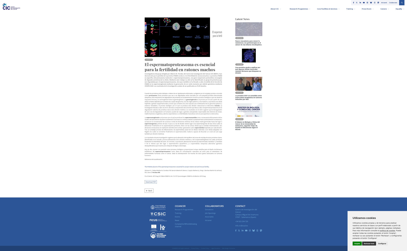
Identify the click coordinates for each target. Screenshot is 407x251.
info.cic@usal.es (241, 225)
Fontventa (232, 248)
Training (178, 213)
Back (150, 190)
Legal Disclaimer (215, 248)
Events (177, 217)
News (177, 220)
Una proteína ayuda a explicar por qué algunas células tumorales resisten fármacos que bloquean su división (248, 70)
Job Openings (210, 213)
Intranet (384, 3)
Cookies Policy (205, 248)
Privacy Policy (195, 248)
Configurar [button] (382, 243)
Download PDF (151, 182)
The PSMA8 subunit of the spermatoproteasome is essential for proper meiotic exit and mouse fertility (177, 167)
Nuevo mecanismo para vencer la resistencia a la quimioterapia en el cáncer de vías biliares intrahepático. (248, 43)
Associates (209, 217)
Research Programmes (184, 209)
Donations (209, 209)
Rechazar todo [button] (369, 243)
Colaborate (393, 3)
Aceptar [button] (357, 243)
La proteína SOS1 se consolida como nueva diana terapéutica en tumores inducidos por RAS (248, 97)
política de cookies (387, 230)
